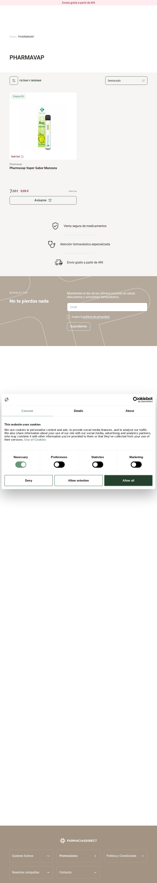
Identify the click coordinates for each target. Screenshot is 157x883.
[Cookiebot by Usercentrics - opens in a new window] (136, 399)
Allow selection (78, 480)
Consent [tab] (27, 410)
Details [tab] (78, 410)
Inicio (13, 36)
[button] (78, 856)
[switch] (59, 464)
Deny (28, 480)
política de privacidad (96, 316)
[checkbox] (68, 316)
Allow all (128, 480)
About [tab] (130, 410)
